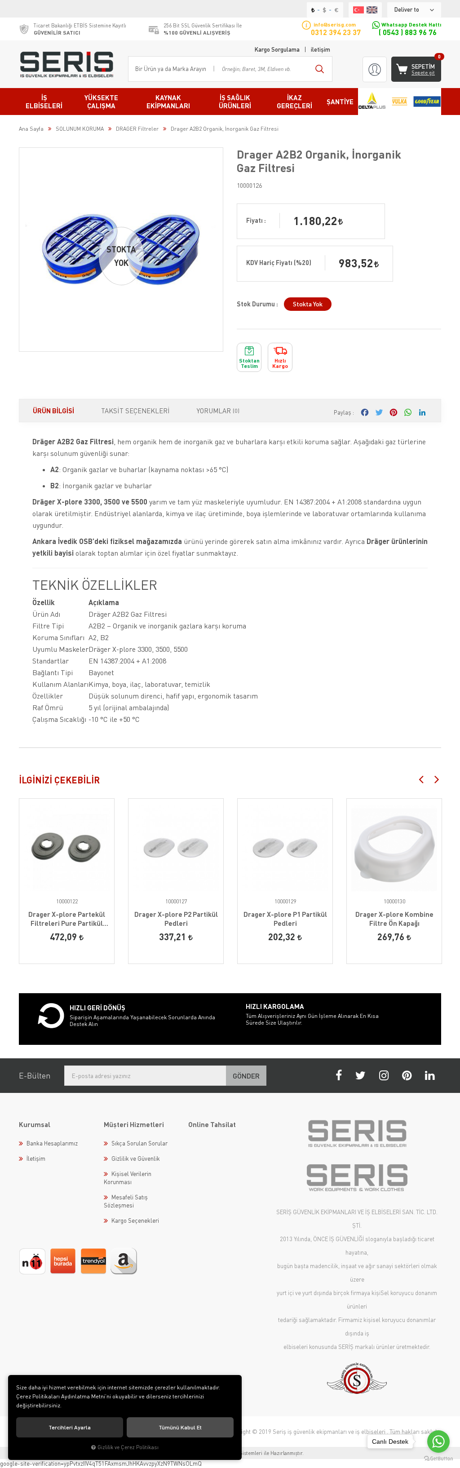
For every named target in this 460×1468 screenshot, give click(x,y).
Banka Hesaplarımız (52, 1143)
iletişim (320, 49)
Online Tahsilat (212, 1124)
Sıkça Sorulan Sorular (139, 1143)
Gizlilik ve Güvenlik (135, 1158)
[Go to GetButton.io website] (438, 1459)
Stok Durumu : (257, 304)
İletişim (36, 1158)
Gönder (246, 1075)
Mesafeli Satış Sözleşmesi (126, 1201)
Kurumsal (34, 1124)
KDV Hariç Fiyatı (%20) (278, 262)
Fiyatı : (256, 220)
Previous (421, 779)
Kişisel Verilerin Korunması (127, 1177)
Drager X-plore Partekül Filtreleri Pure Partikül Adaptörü (66, 919)
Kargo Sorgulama (277, 49)
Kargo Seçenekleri (135, 1220)
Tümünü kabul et (180, 1427)
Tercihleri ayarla (70, 1427)
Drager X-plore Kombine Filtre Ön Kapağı (394, 918)
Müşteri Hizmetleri (134, 1124)
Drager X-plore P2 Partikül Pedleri (176, 918)
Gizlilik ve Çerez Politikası (128, 1447)
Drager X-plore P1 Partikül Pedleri (285, 918)
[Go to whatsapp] (438, 1441)
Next (436, 779)
